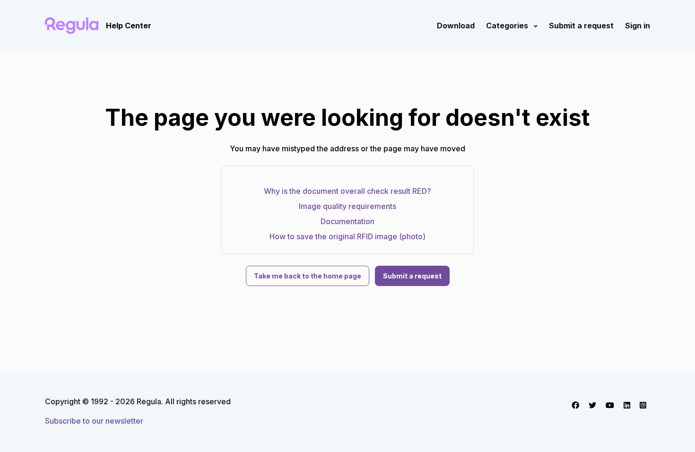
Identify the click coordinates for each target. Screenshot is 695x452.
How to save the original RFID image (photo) (347, 236)
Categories (508, 25)
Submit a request (581, 25)
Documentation (347, 221)
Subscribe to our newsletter (94, 421)
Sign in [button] (637, 25)
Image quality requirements (347, 206)
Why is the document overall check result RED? (347, 191)
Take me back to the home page (307, 276)
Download (456, 25)
